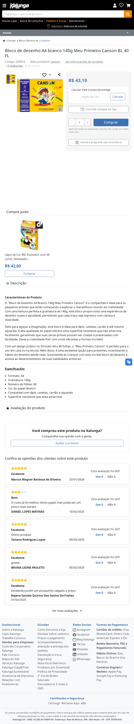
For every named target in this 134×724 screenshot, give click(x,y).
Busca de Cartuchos (31, 21)
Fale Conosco (11, 655)
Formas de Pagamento (112, 625)
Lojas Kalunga (11, 634)
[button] (12, 79)
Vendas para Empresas (18, 642)
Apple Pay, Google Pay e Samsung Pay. (111, 673)
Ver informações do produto (84, 62)
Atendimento (76, 21)
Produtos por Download (54, 667)
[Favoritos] (121, 5)
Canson (55, 62)
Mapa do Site (10, 659)
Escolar (12, 40)
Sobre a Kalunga (13, 630)
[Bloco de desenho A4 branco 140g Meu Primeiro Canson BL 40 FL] (12, 78)
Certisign (54, 703)
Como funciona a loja (51, 630)
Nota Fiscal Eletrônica (52, 663)
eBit (83, 703)
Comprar (111, 122)
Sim (99, 477)
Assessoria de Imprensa (18, 676)
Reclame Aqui (70, 703)
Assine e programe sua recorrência (101, 142)
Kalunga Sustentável (15, 671)
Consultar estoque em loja (100, 109)
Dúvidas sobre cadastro (53, 634)
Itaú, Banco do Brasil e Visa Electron (110, 657)
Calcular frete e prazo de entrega (91, 89)
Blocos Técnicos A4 (28, 40)
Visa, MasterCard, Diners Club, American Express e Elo (113, 634)
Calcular (118, 97)
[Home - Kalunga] (4, 40)
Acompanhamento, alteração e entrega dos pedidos (53, 646)
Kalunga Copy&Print (15, 667)
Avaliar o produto (67, 443)
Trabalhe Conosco (14, 638)
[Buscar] (128, 14)
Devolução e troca (49, 655)
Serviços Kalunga (13, 663)
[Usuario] (115, 5)
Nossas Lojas (9, 21)
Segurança (45, 659)
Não (111, 477)
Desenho (45, 40)
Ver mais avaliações (65, 611)
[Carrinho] (128, 5)
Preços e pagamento (51, 638)
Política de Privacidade (52, 671)
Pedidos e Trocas (56, 21)
